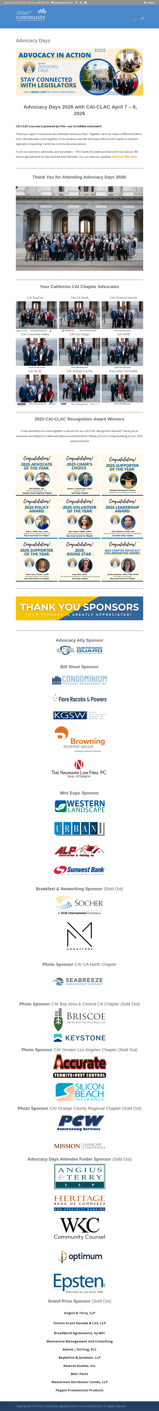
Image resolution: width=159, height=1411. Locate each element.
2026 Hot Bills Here (124, 156)
